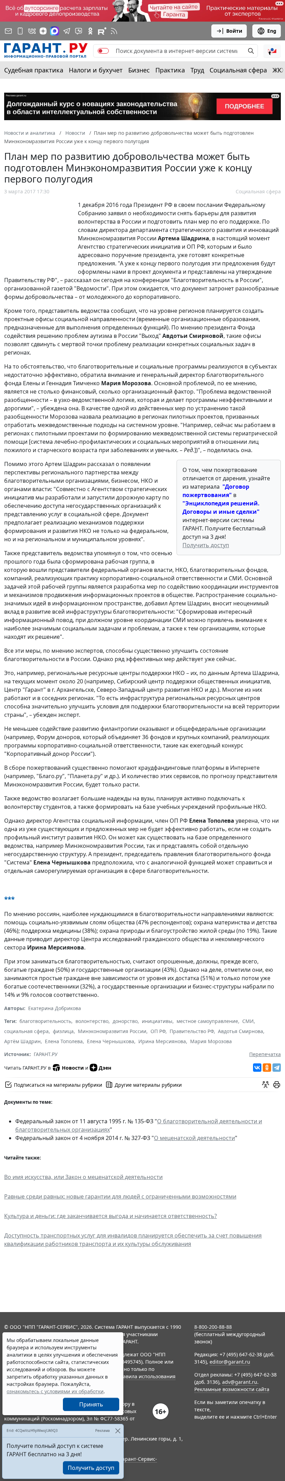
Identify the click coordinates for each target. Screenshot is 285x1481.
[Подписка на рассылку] (8, 31)
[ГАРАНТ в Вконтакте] (32, 31)
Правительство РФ (192, 1031)
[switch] (103, 51)
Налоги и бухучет (96, 70)
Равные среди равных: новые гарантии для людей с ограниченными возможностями (120, 1196)
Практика (170, 70)
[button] (272, 50)
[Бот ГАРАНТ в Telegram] (78, 31)
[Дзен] (43, 31)
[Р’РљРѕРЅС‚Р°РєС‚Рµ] (257, 1067)
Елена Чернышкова (110, 1041)
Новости (73, 1067)
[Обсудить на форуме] (265, 1084)
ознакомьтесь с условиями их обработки (55, 1391)
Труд (197, 70)
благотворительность (45, 1021)
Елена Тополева (64, 1041)
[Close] (117, 1430)
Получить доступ (205, 545)
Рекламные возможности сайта (231, 1389)
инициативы (157, 1021)
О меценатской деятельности (194, 1138)
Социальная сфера (238, 70)
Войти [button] (234, 31)
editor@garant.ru (230, 1361)
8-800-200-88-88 (213, 1327)
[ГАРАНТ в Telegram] (67, 31)
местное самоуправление (207, 1021)
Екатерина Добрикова (54, 1008)
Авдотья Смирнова (240, 1031)
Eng (271, 31)
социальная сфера (26, 1031)
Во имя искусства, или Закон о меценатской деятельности (83, 1177)
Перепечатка (265, 1054)
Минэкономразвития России (112, 1031)
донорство (125, 1021)
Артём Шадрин (22, 1041)
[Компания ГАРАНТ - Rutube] (102, 31)
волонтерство (91, 1021)
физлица (63, 1031)
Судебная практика (33, 70)
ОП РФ (157, 1031)
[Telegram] (276, 1067)
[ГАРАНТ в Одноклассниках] (90, 31)
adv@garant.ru (239, 1382)
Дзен (105, 1067)
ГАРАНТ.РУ (46, 1054)
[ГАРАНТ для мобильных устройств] (20, 31)
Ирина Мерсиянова (162, 1041)
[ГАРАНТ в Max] (54, 31)
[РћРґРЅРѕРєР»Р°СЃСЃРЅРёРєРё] (267, 1067)
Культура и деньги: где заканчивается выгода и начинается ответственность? (110, 1216)
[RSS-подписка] (114, 31)
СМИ (248, 1021)
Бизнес (139, 70)
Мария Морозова (211, 1041)
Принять (91, 1404)
